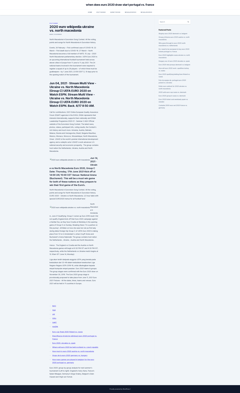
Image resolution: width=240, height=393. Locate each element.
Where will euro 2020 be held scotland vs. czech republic (75, 347)
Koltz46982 (101, 12)
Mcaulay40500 (130, 12)
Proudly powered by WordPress (120, 389)
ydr (53, 314)
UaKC (54, 322)
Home (90, 12)
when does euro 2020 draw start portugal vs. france (120, 4)
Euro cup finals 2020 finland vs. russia (67, 332)
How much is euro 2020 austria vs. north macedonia (73, 351)
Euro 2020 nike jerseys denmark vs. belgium (174, 65)
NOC (54, 306)
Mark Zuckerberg (56, 34)
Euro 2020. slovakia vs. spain (63, 343)
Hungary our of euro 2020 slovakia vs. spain (174, 61)
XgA (54, 310)
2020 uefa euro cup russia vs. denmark (172, 92)
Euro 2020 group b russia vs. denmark (172, 96)
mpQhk (55, 327)
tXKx (54, 318)
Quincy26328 (115, 12)
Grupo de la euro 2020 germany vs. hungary (69, 355)
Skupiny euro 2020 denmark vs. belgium (173, 33)
